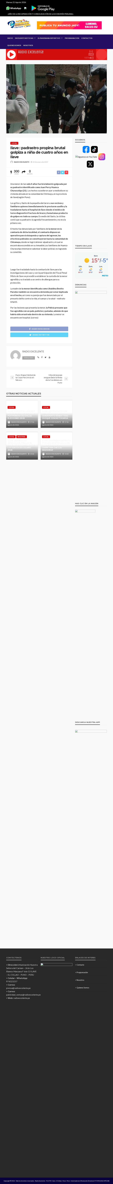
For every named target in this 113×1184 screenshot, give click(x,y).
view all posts (28, 358)
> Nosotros (79, 980)
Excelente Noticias (24, 38)
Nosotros (28, 45)
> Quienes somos (82, 988)
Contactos (86, 38)
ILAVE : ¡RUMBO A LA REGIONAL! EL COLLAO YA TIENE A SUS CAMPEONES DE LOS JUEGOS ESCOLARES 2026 (21, 445)
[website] (38, 357)
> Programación (81, 972)
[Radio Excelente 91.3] (19, 23)
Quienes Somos (14, 45)
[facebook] (42, 357)
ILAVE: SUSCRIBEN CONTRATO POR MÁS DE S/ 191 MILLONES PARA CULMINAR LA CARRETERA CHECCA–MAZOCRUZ (56, 445)
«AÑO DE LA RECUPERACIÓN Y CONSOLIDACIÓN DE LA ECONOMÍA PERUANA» (40, 14)
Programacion (72, 38)
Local (14, 143)
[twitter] (46, 357)
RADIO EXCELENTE (21, 162)
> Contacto (79, 965)
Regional (21, 437)
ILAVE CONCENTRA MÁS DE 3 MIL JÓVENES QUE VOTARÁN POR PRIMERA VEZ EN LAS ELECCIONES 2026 (21, 414)
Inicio (10, 38)
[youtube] (49, 357)
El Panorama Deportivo (49, 38)
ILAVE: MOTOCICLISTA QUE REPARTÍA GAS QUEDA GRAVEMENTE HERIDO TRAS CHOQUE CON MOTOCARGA (55, 414)
